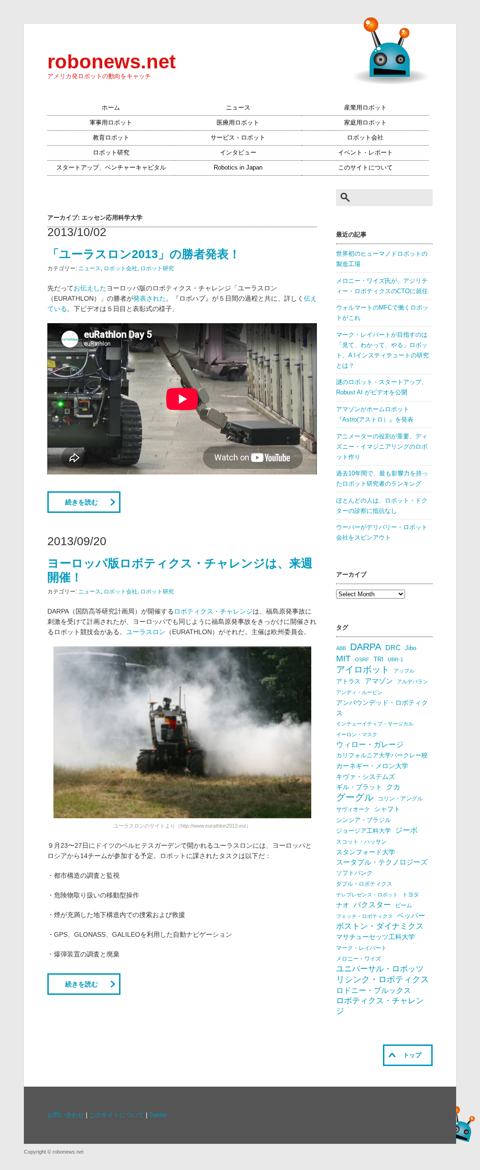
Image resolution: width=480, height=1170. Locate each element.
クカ (393, 787)
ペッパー (411, 915)
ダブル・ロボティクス (364, 884)
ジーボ (406, 830)
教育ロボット (111, 137)
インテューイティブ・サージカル (374, 723)
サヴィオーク (353, 809)
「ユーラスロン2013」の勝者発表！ (143, 253)
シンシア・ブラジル (363, 819)
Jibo (410, 648)
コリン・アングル (400, 798)
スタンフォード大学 (365, 852)
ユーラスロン (145, 632)
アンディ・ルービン (359, 692)
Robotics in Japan (238, 167)
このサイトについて (365, 167)
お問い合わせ (65, 1115)
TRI (378, 659)
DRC (393, 648)
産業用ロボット (365, 107)
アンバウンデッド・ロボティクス (382, 708)
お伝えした (90, 288)
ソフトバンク (354, 872)
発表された (149, 298)
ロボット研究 (111, 152)
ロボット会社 (365, 137)
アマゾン (379, 681)
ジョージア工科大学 (363, 830)
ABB (341, 648)
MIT (343, 658)
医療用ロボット (238, 122)
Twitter (158, 1115)
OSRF (362, 659)
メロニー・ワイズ (358, 958)
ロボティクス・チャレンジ (213, 611)
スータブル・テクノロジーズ (382, 862)
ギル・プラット (359, 787)
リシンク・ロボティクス (382, 979)
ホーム (111, 107)
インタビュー (238, 152)
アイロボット (363, 669)
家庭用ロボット (365, 122)
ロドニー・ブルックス (373, 990)
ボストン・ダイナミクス (380, 926)
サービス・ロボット (237, 137)
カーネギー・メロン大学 (372, 766)
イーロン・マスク (356, 734)
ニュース (238, 107)
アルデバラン (412, 681)
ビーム (403, 905)
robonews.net (111, 62)
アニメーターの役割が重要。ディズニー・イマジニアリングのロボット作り (382, 446)
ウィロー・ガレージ (370, 744)
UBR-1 (395, 659)
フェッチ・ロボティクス (364, 916)
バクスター (372, 905)
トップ (412, 1055)
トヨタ (410, 894)
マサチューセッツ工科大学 (375, 936)
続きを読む (81, 502)
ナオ (342, 905)
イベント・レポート (365, 152)
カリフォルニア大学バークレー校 (382, 755)
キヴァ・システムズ (365, 776)
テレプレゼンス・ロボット (367, 894)
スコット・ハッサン (361, 841)
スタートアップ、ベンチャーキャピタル (111, 167)
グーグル (355, 797)
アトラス (348, 681)
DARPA (365, 647)
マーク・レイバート (361, 948)
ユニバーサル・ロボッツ (380, 968)
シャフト (387, 809)
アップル (404, 671)
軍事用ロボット (111, 122)
